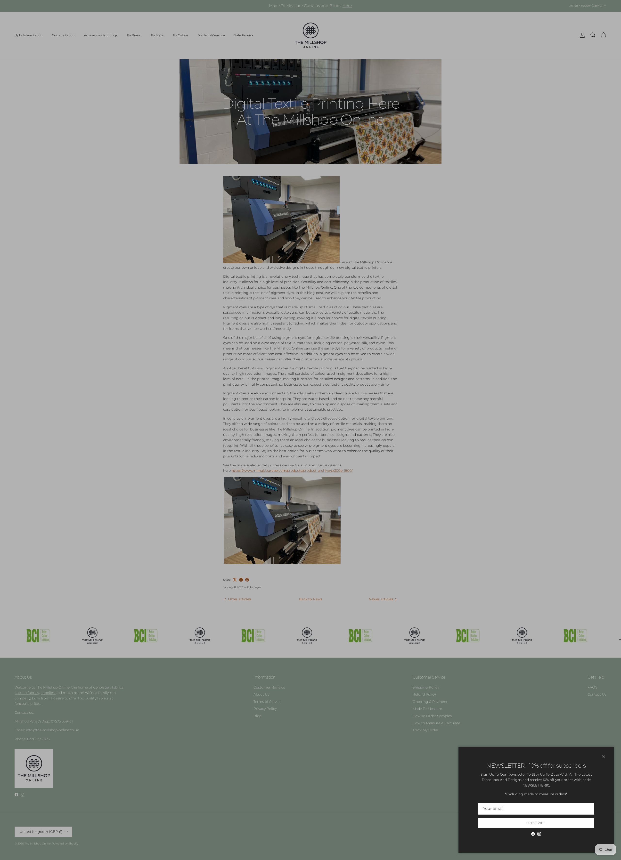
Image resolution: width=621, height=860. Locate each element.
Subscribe (536, 823)
